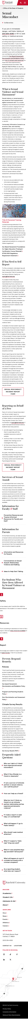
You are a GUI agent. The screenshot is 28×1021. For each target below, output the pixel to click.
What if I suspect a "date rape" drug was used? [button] (12, 842)
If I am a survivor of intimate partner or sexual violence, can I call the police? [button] (14, 785)
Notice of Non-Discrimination (11, 1015)
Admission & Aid (9, 901)
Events (5, 919)
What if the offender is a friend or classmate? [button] (12, 775)
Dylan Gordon (6, 653)
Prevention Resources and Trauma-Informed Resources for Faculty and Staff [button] (13, 518)
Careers (5, 926)
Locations (18, 945)
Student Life (7, 897)
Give (4, 913)
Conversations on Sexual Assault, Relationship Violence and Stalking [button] (13, 563)
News (4, 916)
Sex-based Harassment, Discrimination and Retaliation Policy (13, 685)
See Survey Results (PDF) (10, 751)
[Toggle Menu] (25, 2)
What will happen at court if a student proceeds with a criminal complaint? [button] (14, 860)
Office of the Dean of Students (13, 8)
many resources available (17, 630)
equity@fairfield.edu (8, 276)
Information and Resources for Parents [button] (13, 553)
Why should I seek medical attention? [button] (13, 833)
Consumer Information (9, 1012)
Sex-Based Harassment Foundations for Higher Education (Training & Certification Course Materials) (13, 249)
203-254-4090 (8, 34)
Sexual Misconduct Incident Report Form (13, 392)
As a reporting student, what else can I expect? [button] (12, 870)
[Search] (20, 2)
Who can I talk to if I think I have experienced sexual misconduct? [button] (13, 765)
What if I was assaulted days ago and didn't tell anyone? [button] (14, 851)
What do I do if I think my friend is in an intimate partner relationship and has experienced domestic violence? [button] (14, 804)
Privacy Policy (7, 1008)
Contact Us (7, 945)
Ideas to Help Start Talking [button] (13, 571)
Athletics (6, 922)
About (5, 905)
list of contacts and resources (14, 60)
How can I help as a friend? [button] (13, 793)
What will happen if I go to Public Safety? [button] (13, 824)
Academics (7, 893)
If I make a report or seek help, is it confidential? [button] (13, 816)
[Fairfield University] (7, 3)
